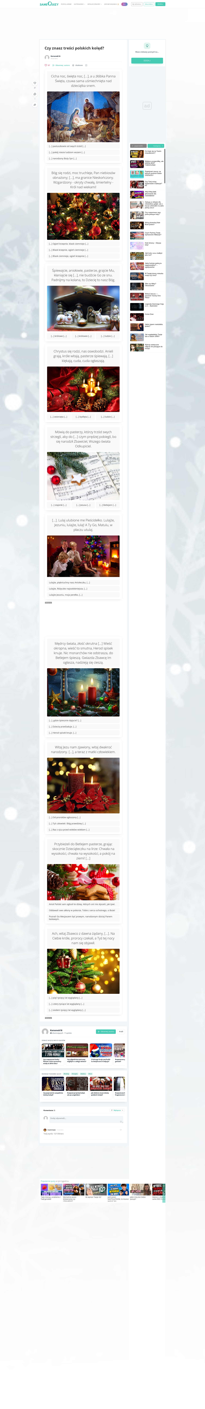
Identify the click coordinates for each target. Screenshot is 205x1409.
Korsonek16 (55, 56)
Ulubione (79, 65)
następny (157, 146)
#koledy (66, 1074)
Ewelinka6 (52, 1130)
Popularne (66, 4)
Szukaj (137, 4)
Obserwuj (63, 65)
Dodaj (160, 4)
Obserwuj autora (107, 1032)
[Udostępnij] (35, 105)
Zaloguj (149, 4)
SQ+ (124, 4)
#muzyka (75, 1074)
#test (90, 1074)
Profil (121, 1032)
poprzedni (138, 146)
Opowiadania (111, 4)
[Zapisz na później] (86, 65)
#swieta (83, 1074)
